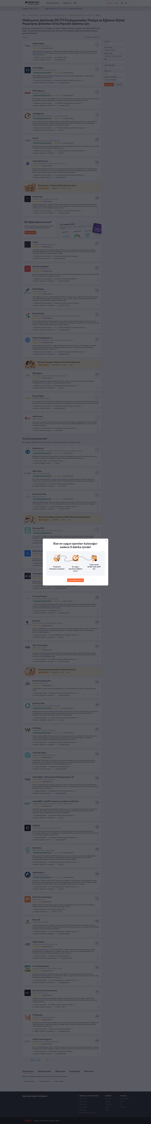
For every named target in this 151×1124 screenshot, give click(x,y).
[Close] (106, 541)
